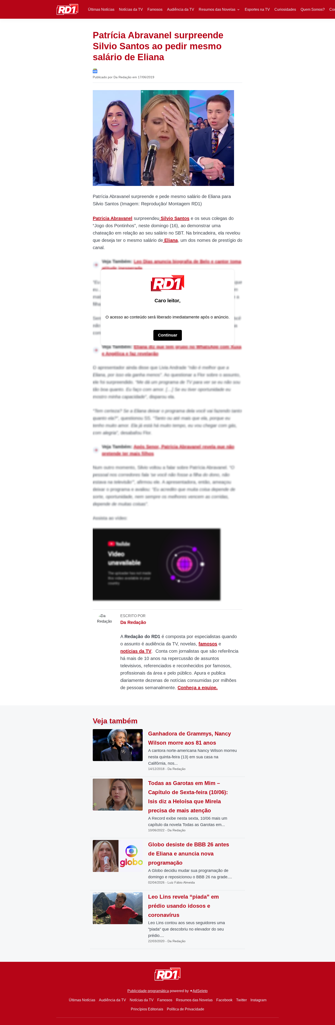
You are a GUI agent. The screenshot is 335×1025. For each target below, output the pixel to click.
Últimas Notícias (101, 9)
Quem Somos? (313, 9)
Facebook (224, 1000)
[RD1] (67, 9)
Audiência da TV (180, 9)
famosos (207, 643)
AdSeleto (200, 991)
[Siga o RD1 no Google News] (95, 71)
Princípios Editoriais (147, 1009)
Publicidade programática (148, 991)
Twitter (241, 1000)
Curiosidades (285, 9)
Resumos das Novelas (217, 9)
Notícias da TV (131, 9)
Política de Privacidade (185, 1009)
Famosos (154, 9)
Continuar (167, 335)
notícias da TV (135, 651)
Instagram (258, 1000)
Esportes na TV (257, 9)
